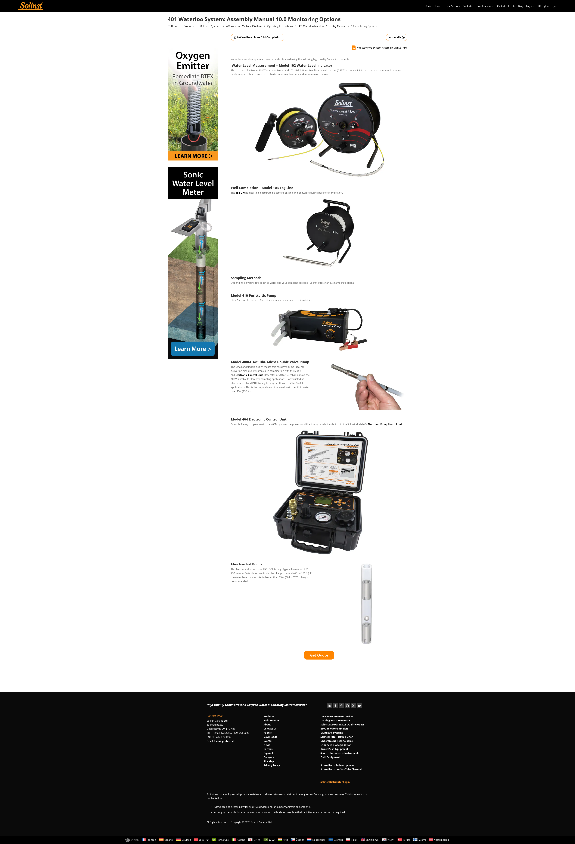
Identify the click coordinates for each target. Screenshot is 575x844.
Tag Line (241, 192)
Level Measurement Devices (337, 716)
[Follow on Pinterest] (341, 705)
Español (268, 753)
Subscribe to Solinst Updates (337, 765)
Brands (438, 5)
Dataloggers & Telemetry (335, 720)
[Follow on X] (353, 705)
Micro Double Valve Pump (288, 362)
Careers (268, 749)
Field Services (453, 5)
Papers (268, 732)
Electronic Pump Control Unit (385, 424)
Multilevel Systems (331, 732)
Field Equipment (330, 757)
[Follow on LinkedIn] (329, 705)
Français (269, 757)
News (267, 745)
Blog (520, 5)
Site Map (269, 761)
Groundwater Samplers (334, 728)
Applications (484, 5)
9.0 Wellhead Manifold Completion (259, 37)
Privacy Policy (272, 765)
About (429, 5)
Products (467, 5)
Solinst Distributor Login (335, 782)
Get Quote (319, 655)
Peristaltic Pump (262, 295)
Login (529, 5)
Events (511, 5)
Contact (501, 5)
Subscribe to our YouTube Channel (341, 769)
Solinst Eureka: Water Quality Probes (342, 724)
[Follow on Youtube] (359, 705)
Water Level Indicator (314, 65)
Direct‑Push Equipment (334, 749)
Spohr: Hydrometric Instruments (339, 753)
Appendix (395, 37)
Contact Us (270, 728)
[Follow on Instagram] (347, 705)
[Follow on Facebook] (335, 705)
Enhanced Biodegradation (335, 745)
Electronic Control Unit (249, 375)
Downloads (270, 737)
